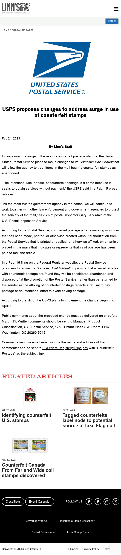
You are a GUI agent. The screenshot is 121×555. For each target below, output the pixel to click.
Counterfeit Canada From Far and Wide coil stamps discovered (28, 470)
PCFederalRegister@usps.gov (65, 348)
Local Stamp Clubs (78, 532)
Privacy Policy (90, 549)
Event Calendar (40, 501)
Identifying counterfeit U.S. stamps (26, 417)
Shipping (73, 549)
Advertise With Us (37, 520)
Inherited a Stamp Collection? (77, 520)
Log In (112, 21)
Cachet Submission (43, 532)
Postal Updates (23, 30)
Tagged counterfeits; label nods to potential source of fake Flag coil (89, 420)
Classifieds (13, 501)
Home (5, 30)
